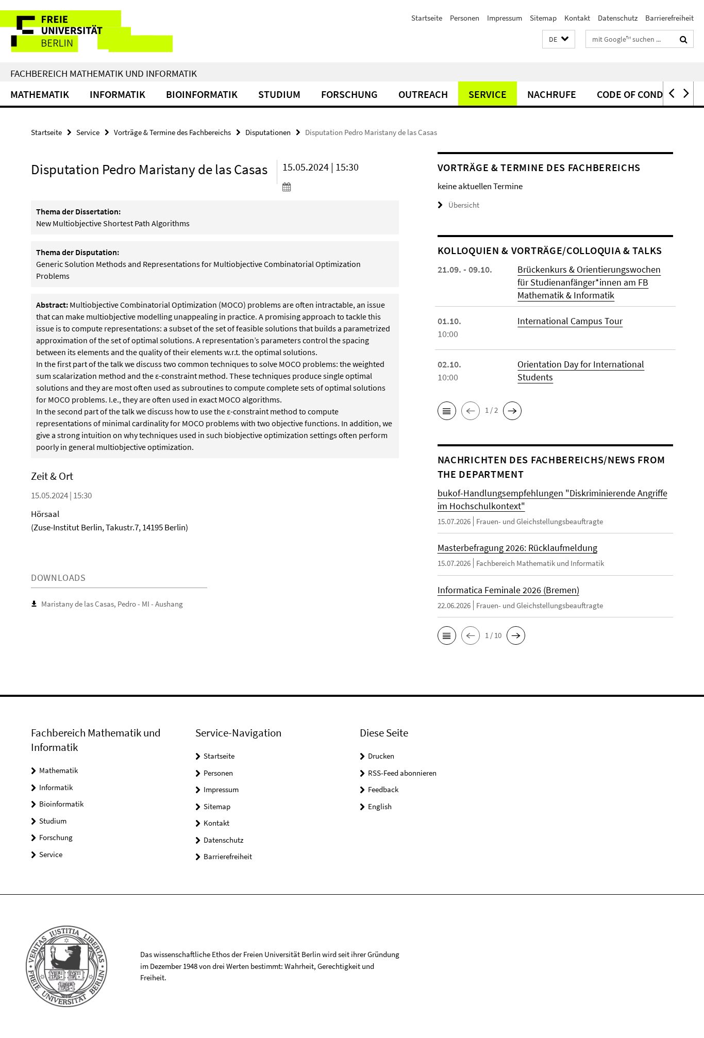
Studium (279, 94)
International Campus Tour (570, 321)
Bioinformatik (202, 94)
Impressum (504, 18)
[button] (558, 39)
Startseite (426, 18)
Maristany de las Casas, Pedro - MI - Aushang (112, 604)
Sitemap (543, 18)
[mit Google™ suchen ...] (683, 39)
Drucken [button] (381, 756)
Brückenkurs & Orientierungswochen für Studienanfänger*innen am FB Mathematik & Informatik (589, 282)
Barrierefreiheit (669, 18)
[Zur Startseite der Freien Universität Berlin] (86, 31)
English (380, 806)
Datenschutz (618, 18)
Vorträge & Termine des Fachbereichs (172, 132)
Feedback (383, 789)
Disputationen (268, 132)
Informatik (117, 94)
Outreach (423, 94)
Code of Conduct (639, 94)
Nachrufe (551, 94)
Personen (464, 18)
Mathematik (39, 94)
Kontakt (577, 18)
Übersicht (463, 205)
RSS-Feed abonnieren (402, 773)
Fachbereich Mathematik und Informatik (103, 73)
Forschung (349, 94)
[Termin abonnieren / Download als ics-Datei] (340, 186)
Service (487, 94)
